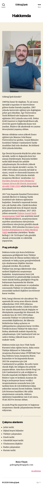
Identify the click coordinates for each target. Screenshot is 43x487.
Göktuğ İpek (21, 4)
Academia (36, 471)
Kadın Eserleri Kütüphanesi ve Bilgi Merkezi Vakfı (20, 230)
